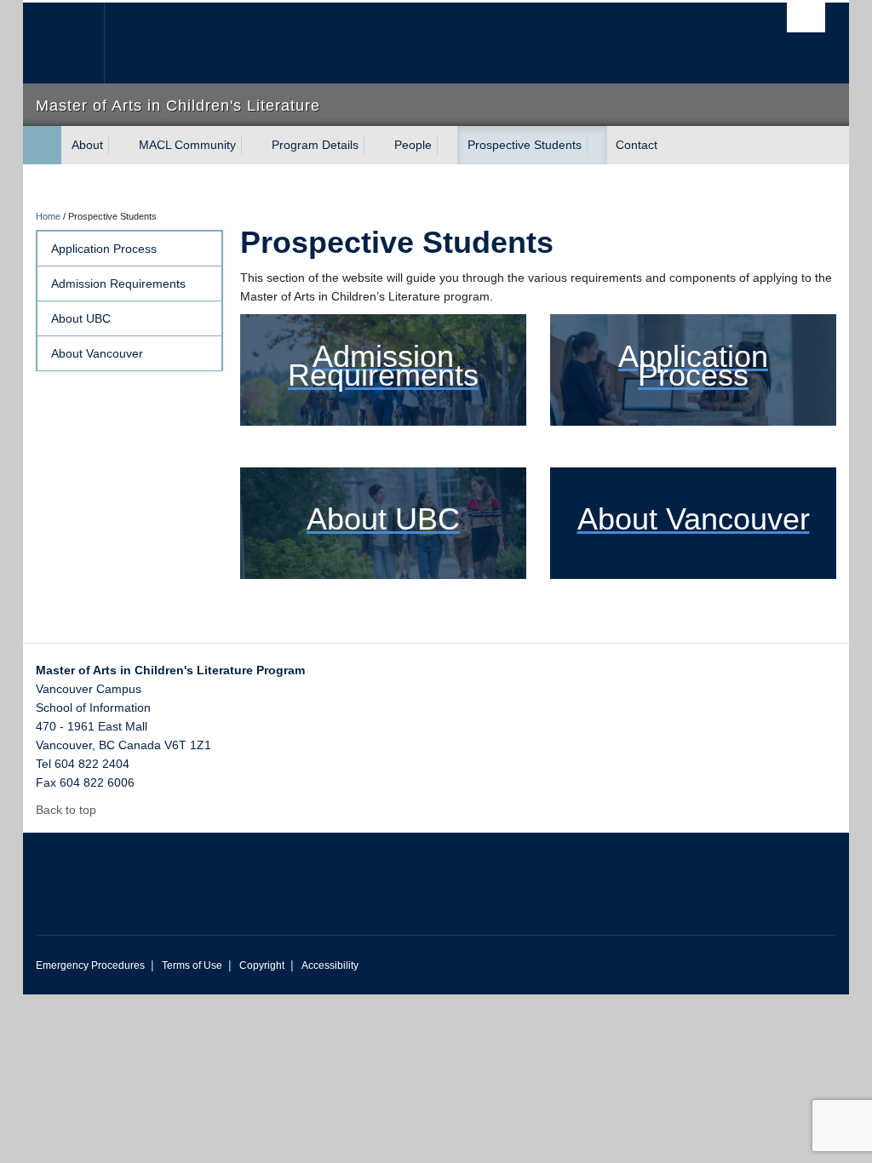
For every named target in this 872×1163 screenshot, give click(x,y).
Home (48, 216)
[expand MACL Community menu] (251, 145)
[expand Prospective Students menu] (597, 145)
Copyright (261, 965)
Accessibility (330, 965)
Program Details (315, 145)
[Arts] (42, 145)
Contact (636, 145)
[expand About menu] (118, 145)
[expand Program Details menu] (374, 145)
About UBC (81, 318)
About (87, 145)
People (413, 145)
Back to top (68, 809)
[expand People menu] (447, 145)
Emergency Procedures (90, 965)
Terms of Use (192, 965)
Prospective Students (525, 145)
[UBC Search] (806, 17)
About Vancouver (97, 353)
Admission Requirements (118, 283)
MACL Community (187, 145)
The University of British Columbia (76, 43)
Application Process (104, 248)
